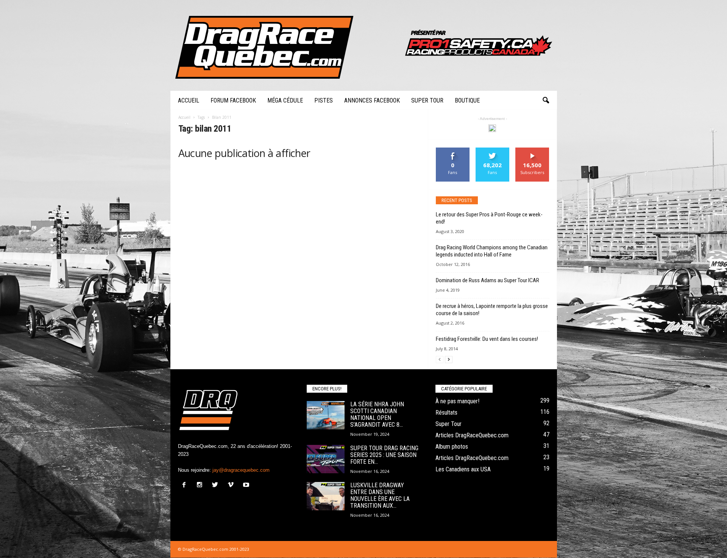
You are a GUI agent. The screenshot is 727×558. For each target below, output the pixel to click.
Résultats (446, 412)
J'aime (453, 150)
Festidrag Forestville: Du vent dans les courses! (487, 339)
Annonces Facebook (372, 100)
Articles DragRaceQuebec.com (472, 435)
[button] (545, 100)
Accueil (188, 100)
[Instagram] (201, 485)
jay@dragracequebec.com (241, 470)
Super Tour (427, 100)
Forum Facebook (233, 100)
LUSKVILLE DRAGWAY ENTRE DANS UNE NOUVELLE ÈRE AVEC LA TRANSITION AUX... (380, 495)
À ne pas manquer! (457, 401)
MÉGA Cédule (285, 100)
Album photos (451, 446)
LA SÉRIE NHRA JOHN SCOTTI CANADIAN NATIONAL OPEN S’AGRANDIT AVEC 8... (377, 414)
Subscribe (532, 150)
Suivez (492, 150)
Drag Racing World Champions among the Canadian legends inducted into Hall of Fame (492, 251)
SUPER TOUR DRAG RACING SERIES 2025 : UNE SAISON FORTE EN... (384, 455)
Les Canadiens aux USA (463, 469)
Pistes (323, 100)
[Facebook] (185, 485)
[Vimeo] (232, 485)
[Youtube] (247, 485)
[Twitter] (217, 485)
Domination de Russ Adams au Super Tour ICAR (487, 280)
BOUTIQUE (467, 100)
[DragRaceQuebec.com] (363, 45)
